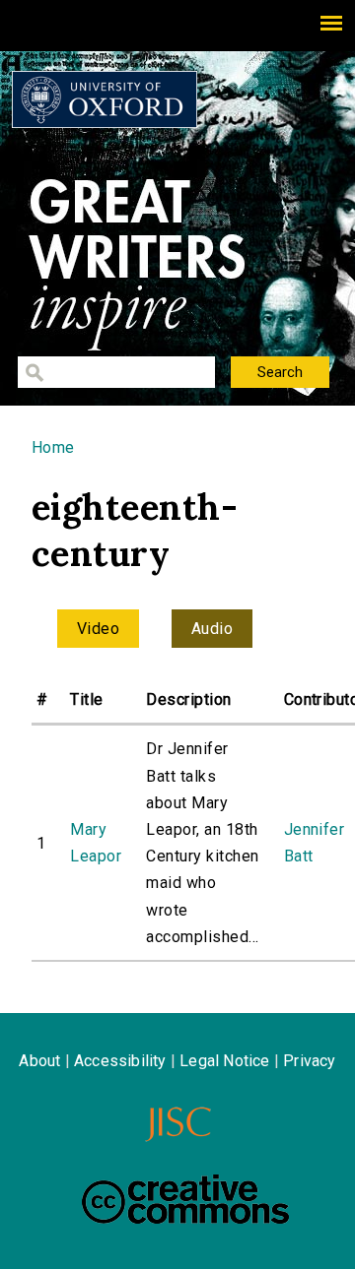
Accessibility (120, 1060)
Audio (212, 628)
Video (98, 628)
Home (53, 447)
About (39, 1060)
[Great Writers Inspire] (104, 99)
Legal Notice (224, 1060)
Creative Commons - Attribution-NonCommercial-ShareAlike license (185, 1199)
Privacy (309, 1060)
